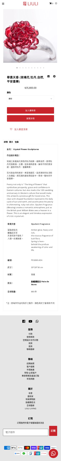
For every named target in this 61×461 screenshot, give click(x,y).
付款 (30, 333)
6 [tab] (31, 67)
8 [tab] (37, 67)
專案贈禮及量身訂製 (30, 375)
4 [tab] (26, 67)
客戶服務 (30, 366)
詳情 (6, 142)
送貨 (30, 343)
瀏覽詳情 (30, 118)
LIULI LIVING (30, 408)
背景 (30, 393)
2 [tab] (20, 67)
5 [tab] (29, 67)
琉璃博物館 (30, 399)
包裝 (17, 142)
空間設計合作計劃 (30, 340)
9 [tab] (40, 67)
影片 (11, 142)
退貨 (30, 346)
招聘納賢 (30, 363)
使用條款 (30, 337)
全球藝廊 (30, 405)
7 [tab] (34, 67)
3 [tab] (23, 67)
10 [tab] (43, 67)
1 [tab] (17, 67)
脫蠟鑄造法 (36, 281)
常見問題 (30, 378)
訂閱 (53, 431)
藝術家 (30, 396)
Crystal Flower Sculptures (26, 149)
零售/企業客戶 (30, 372)
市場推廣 (30, 369)
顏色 (9, 92)
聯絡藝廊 (30, 349)
